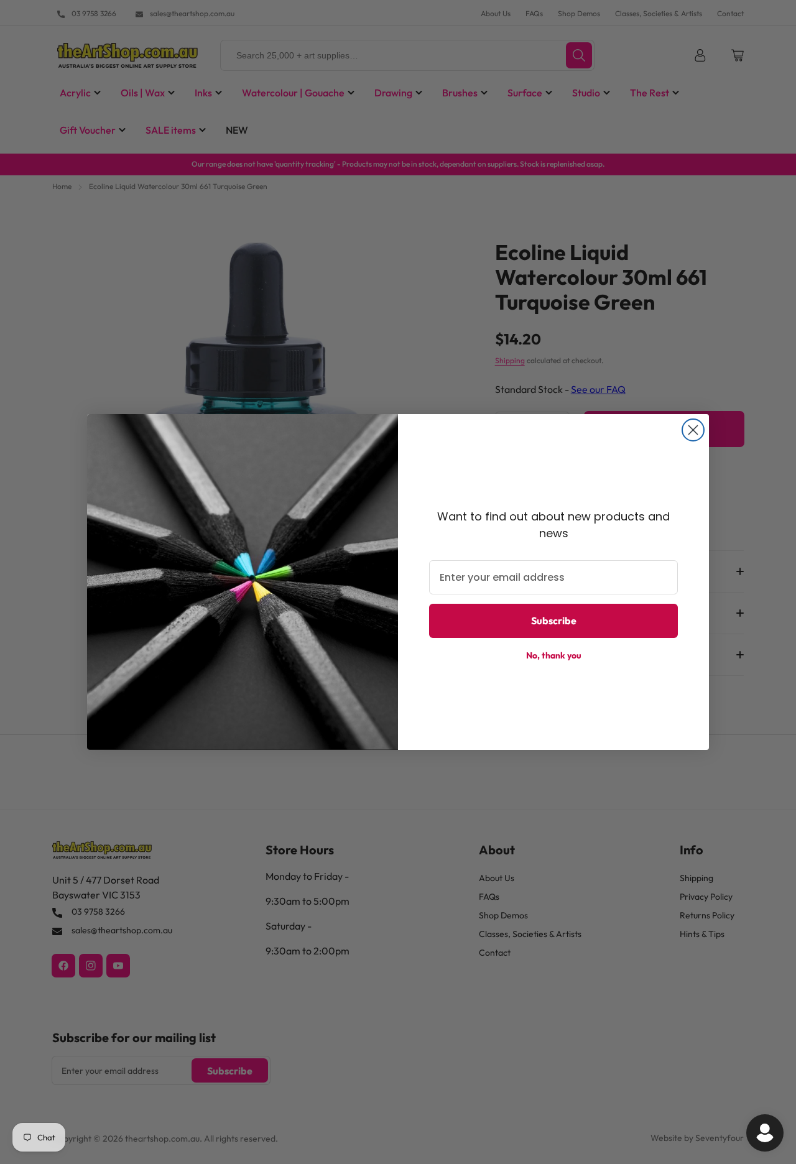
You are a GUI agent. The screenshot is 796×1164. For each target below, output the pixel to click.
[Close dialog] (693, 430)
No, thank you (553, 655)
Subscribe (553, 620)
